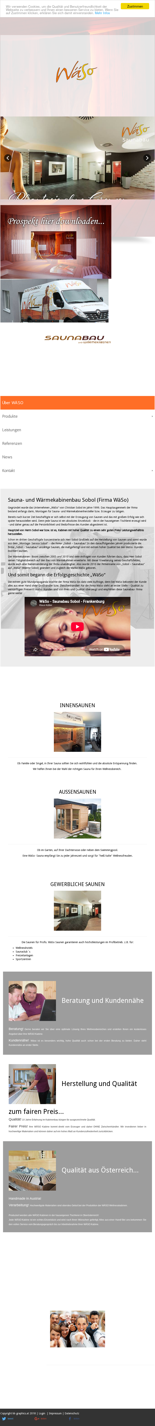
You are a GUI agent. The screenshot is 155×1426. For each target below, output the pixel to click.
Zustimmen (135, 6)
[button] (15, 1418)
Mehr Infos (102, 12)
